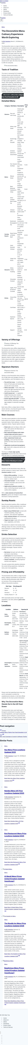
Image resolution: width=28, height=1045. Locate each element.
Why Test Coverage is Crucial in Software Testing (13, 735)
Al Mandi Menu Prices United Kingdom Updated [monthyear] (14, 878)
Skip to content (4, 1)
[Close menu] (0, 1032)
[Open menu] (1, 20)
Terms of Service (8, 14)
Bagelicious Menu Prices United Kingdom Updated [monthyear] (14, 970)
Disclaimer (6, 11)
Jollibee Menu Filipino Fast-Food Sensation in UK (13, 731)
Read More (14, 908)
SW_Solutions (6, 41)
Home (5, 5)
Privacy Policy (7, 13)
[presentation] (15, 869)
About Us (6, 7)
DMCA (5, 9)
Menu (3, 27)
